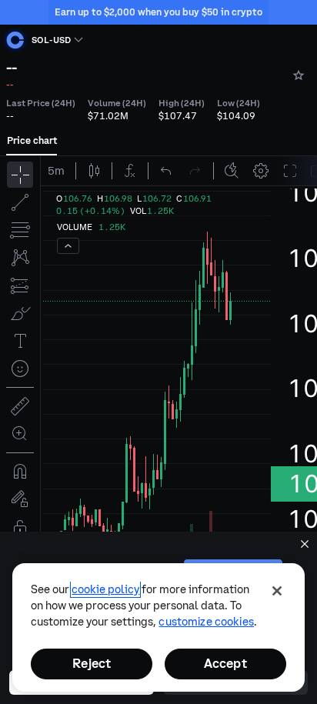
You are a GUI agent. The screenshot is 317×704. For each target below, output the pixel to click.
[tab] (32, 141)
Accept (225, 663)
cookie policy (105, 589)
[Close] (277, 591)
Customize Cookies (205, 622)
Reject (91, 663)
